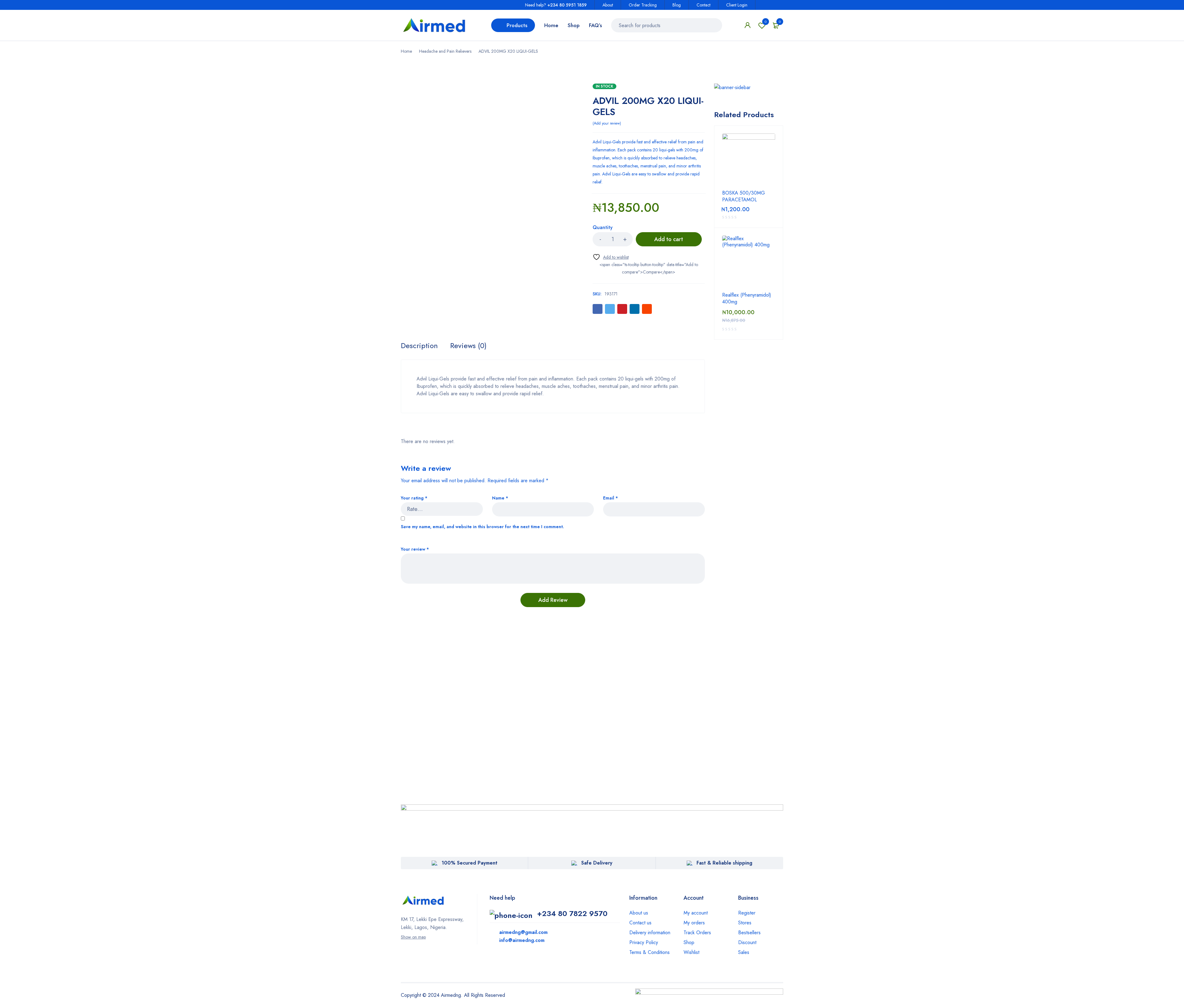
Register (746, 912)
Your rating (414, 498)
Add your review (607, 123)
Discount (747, 942)
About (607, 5)
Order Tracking (643, 5)
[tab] (419, 345)
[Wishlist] (611, 257)
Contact (703, 5)
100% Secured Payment (469, 862)
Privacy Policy (643, 942)
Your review (415, 549)
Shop (689, 942)
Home (406, 51)
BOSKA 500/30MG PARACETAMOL (743, 196)
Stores (744, 922)
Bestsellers (749, 932)
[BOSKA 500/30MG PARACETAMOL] (748, 160)
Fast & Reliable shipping (724, 862)
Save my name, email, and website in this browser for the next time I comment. (482, 527)
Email (610, 498)
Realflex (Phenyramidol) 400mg (746, 298)
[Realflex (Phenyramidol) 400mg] (748, 262)
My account (696, 912)
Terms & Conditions (649, 952)
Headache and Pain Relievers (445, 51)
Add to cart (668, 239)
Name (500, 498)
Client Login (736, 5)
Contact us (640, 922)
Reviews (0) (468, 345)
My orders (694, 922)
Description (419, 345)
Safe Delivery (596, 862)
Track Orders (697, 932)
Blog (676, 5)
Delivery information (649, 932)
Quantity (603, 227)
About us (638, 912)
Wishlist (766, 21)
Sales (743, 952)
